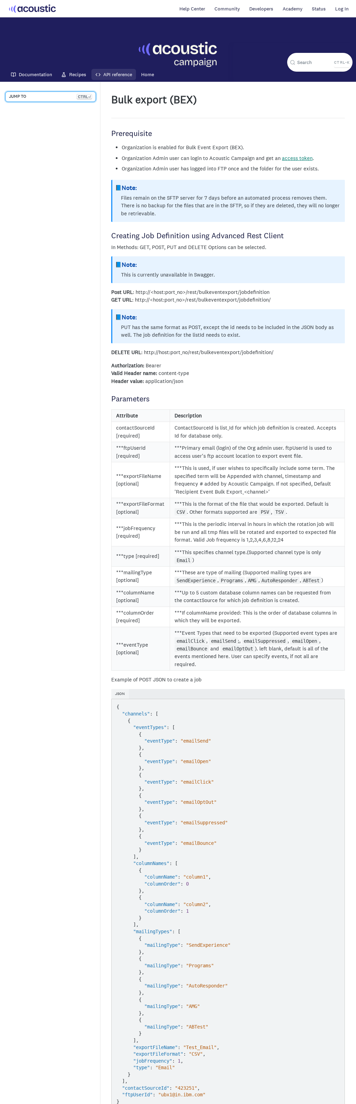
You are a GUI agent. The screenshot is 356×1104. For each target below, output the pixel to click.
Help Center (192, 9)
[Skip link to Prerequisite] (108, 134)
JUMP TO (50, 96)
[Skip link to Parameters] (108, 399)
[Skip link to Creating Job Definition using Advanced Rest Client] (108, 236)
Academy (292, 9)
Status (319, 9)
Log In (342, 9)
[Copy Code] (336, 705)
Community (227, 9)
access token (297, 158)
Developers (261, 9)
